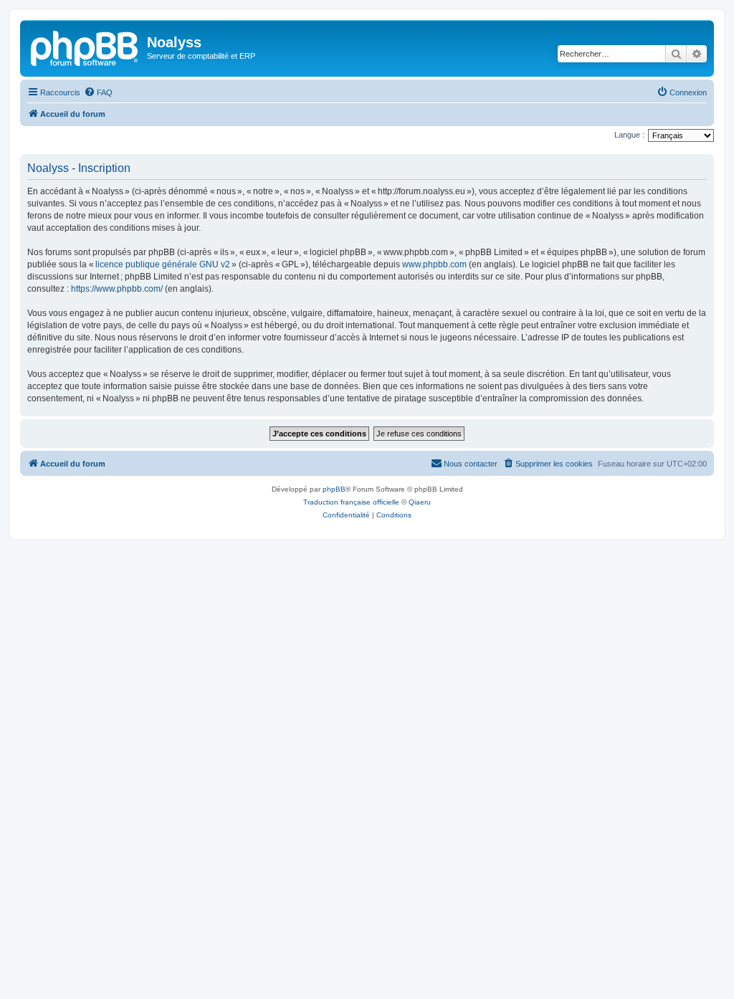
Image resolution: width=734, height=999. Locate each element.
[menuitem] (98, 92)
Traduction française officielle (351, 502)
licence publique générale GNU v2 (162, 264)
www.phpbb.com (434, 264)
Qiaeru (420, 502)
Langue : (629, 134)
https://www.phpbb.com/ (117, 289)
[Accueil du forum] (85, 47)
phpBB (334, 489)
